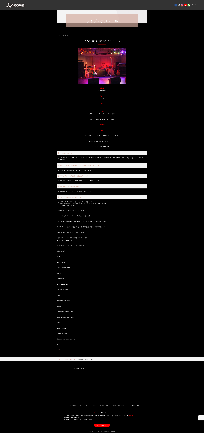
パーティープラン (90, 406)
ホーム (58, 359)
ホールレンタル (104, 406)
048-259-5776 (75, 417)
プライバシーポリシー (135, 406)
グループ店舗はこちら (102, 425)
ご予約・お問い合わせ (118, 406)
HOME (64, 406)
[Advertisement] (79, 384)
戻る (59, 350)
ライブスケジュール (69, 359)
